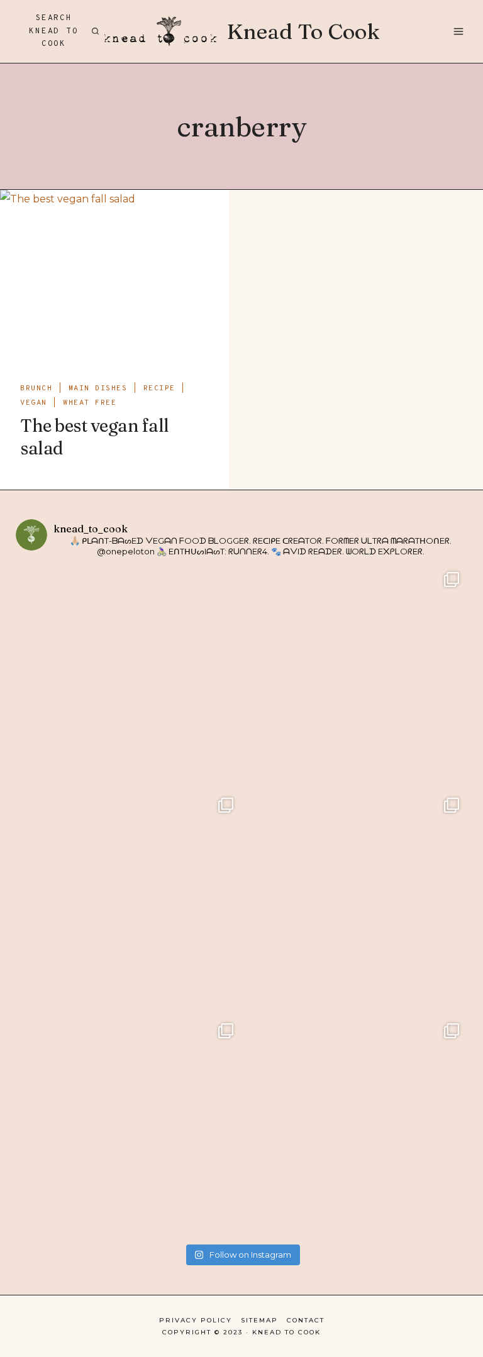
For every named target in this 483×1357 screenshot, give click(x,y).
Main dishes (98, 388)
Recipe (159, 388)
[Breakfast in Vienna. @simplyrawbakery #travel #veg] (128, 902)
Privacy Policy (195, 1320)
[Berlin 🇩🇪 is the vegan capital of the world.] (354, 1128)
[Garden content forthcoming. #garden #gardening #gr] (128, 676)
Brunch (36, 388)
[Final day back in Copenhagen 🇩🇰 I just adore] (354, 676)
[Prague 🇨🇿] (354, 902)
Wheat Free (89, 403)
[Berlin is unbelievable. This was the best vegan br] (128, 1128)
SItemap (259, 1320)
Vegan (33, 403)
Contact (306, 1320)
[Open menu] (458, 31)
